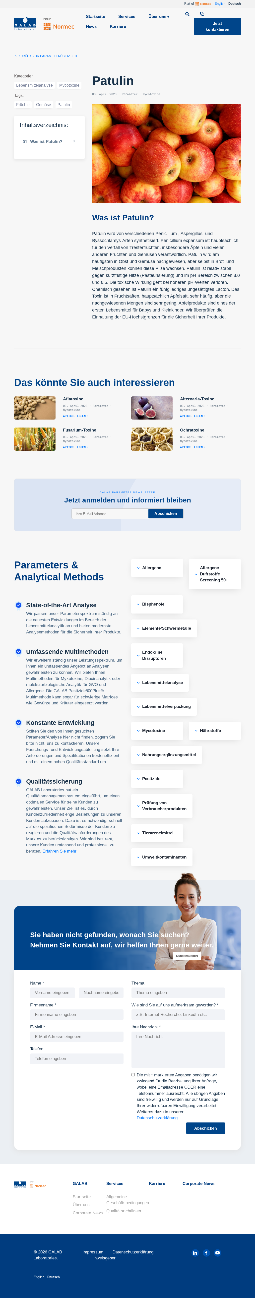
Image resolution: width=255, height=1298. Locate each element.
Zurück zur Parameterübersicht (48, 56)
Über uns (157, 16)
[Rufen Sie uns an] (202, 14)
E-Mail (37, 1027)
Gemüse (43, 105)
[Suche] (188, 14)
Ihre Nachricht (146, 1027)
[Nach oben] (242, 1287)
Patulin (64, 105)
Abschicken (165, 513)
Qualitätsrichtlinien (123, 1211)
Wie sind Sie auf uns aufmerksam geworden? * (175, 1005)
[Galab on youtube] (217, 1253)
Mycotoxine (69, 85)
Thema (137, 983)
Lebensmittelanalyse (34, 85)
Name (37, 983)
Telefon (36, 1049)
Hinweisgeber (103, 1258)
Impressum (92, 1252)
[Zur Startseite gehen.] (44, 23)
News (91, 26)
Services (126, 16)
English (220, 3)
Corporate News (88, 1213)
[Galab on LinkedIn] (195, 1253)
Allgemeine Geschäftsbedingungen (127, 1199)
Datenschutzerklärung (157, 1117)
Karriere (118, 26)
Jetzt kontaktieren (217, 26)
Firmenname (43, 1005)
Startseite (95, 16)
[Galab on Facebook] (206, 1253)
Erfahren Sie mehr (59, 851)
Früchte (23, 105)
